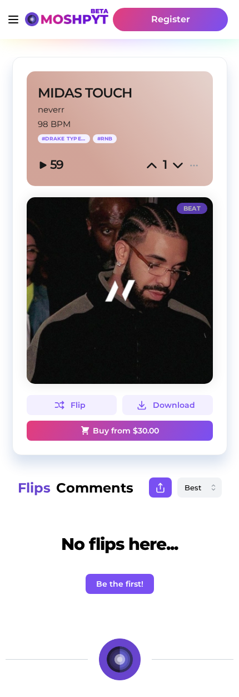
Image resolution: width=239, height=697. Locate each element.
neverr (51, 109)
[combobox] (199, 487)
